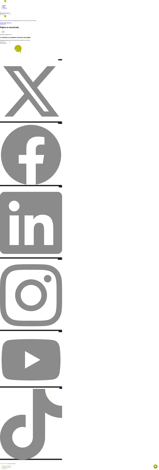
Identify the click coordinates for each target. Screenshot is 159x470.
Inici (3, 31)
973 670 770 (3, 24)
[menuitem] (4, 9)
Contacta (4, 8)
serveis (4, 5)
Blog (3, 6)
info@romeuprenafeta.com (6, 22)
